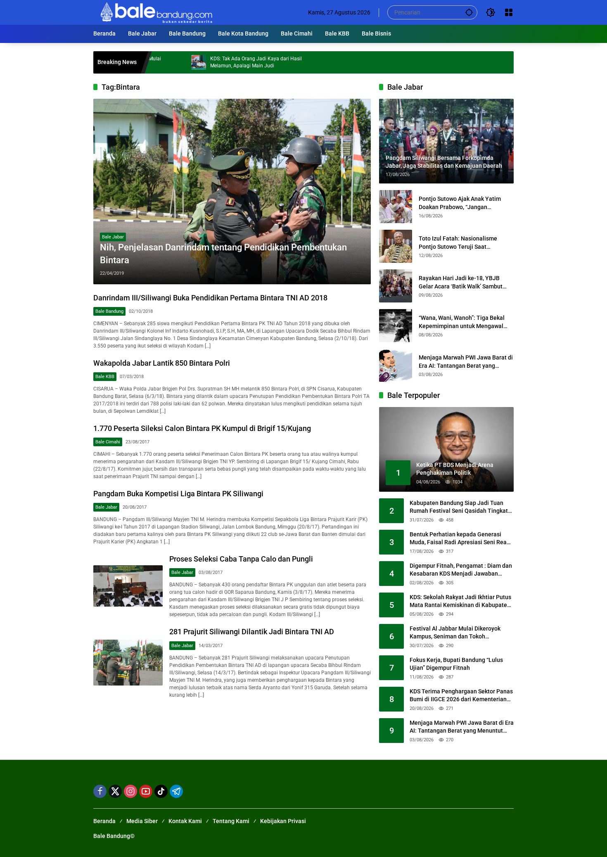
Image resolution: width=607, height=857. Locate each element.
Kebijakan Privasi (283, 821)
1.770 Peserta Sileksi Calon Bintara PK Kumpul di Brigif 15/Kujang (202, 428)
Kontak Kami (185, 821)
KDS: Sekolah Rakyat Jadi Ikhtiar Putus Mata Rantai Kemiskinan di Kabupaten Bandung (460, 601)
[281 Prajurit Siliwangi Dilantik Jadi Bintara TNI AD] (128, 663)
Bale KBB (104, 376)
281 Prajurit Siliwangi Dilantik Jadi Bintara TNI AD (251, 631)
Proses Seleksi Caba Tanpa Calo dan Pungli (241, 559)
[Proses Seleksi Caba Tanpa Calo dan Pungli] (128, 586)
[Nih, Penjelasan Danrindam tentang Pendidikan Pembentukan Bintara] (232, 191)
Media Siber (142, 821)
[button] (469, 12)
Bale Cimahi (107, 442)
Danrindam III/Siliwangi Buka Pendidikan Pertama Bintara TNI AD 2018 (210, 297)
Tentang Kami (231, 821)
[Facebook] (100, 791)
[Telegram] (176, 791)
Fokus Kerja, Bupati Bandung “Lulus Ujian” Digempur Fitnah (456, 664)
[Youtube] (145, 791)
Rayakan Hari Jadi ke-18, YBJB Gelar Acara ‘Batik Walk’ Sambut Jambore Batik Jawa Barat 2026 (461, 282)
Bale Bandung (109, 311)
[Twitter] (115, 791)
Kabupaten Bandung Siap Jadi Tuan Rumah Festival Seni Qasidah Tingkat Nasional (459, 507)
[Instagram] (130, 791)
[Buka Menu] (509, 12)
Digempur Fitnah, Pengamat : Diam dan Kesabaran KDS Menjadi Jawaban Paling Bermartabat (461, 570)
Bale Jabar (113, 237)
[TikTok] (161, 791)
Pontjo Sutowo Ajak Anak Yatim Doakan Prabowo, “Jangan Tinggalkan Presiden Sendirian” (460, 203)
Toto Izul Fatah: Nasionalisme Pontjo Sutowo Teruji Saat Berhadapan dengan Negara (458, 243)
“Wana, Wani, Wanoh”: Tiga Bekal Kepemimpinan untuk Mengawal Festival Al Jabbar (462, 322)
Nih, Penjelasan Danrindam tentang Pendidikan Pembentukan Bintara (223, 253)
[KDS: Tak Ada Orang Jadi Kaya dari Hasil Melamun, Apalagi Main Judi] (168, 62)
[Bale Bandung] (155, 12)
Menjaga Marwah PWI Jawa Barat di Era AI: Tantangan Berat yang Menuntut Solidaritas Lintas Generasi (466, 362)
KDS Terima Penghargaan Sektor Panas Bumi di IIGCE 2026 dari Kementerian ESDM (461, 696)
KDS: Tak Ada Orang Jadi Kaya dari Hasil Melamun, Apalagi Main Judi (226, 62)
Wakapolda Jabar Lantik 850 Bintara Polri (161, 363)
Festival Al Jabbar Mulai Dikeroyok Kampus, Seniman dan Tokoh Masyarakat (455, 633)
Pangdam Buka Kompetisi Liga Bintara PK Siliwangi (178, 493)
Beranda (104, 821)
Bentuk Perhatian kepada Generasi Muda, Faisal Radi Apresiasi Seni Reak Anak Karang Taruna (460, 539)
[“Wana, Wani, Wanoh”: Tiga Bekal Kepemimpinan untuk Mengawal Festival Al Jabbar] (395, 325)
